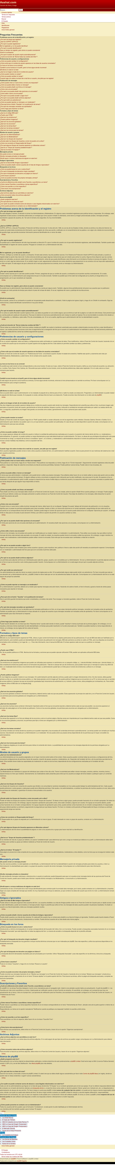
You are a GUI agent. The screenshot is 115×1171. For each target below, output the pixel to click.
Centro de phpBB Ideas (90, 1073)
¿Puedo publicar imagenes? (9, 119)
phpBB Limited (75, 1061)
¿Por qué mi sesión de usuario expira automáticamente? (18, 54)
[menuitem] (7, 15)
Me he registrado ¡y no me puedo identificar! (14, 46)
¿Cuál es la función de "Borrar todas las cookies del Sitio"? (18, 57)
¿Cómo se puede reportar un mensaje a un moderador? (17, 102)
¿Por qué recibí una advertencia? (10, 100)
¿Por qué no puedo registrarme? (10, 44)
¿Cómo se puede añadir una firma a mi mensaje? (15, 87)
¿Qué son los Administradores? (10, 134)
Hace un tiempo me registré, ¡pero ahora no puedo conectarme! (20, 50)
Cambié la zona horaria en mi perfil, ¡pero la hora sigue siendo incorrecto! (23, 67)
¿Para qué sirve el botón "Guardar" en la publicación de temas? (20, 104)
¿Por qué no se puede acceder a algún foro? (14, 96)
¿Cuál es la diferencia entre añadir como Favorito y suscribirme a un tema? (24, 182)
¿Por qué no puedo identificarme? (11, 48)
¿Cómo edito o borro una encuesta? (11, 93)
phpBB (99, 395)
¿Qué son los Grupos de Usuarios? (11, 139)
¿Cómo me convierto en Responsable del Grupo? (16, 143)
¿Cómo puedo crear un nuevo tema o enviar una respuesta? (19, 83)
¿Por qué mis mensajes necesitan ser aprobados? (16, 106)
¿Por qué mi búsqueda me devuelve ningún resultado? (17, 171)
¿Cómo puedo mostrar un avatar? (10, 74)
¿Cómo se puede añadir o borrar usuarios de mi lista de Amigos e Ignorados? (24, 165)
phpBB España (22, 1161)
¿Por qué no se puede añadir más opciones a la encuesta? (18, 91)
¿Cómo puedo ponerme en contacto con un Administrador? (19, 206)
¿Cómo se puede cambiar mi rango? (11, 76)
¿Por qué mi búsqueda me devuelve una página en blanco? (19, 173)
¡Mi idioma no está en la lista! (9, 70)
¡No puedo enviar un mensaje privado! (12, 154)
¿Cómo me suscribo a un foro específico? (13, 186)
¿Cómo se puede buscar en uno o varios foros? (15, 169)
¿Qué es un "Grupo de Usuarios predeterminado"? (16, 147)
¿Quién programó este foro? (9, 199)
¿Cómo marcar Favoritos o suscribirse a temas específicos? (19, 184)
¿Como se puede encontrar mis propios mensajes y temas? (19, 178)
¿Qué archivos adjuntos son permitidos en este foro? (16, 193)
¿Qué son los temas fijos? (8, 126)
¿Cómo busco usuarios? (8, 176)
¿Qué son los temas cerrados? (9, 128)
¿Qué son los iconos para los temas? (12, 130)
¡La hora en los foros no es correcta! (11, 65)
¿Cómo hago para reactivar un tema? (12, 109)
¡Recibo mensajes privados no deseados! (13, 156)
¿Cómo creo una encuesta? (9, 89)
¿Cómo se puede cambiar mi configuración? (14, 61)
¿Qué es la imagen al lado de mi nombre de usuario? (17, 72)
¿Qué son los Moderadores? (9, 137)
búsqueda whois (38, 1088)
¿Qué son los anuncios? (7, 124)
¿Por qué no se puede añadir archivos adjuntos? (15, 98)
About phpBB (36, 1063)
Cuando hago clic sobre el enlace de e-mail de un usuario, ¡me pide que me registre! (27, 78)
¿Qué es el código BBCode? (9, 113)
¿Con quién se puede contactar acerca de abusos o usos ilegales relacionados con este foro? (30, 204)
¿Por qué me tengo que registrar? (10, 39)
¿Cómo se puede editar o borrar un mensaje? (14, 85)
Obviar (2, 7)
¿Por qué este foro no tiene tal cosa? (11, 201)
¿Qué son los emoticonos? (8, 117)
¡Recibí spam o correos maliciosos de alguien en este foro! (18, 158)
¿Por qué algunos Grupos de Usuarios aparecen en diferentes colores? (22, 145)
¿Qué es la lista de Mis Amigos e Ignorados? (14, 163)
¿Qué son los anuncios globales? (10, 121)
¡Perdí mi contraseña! (6, 52)
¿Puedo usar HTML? (6, 115)
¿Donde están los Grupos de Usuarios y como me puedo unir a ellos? (22, 141)
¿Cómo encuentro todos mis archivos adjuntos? (15, 195)
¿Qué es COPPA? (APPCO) (9, 42)
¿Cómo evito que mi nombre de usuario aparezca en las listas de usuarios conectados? (28, 63)
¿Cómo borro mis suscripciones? (10, 188)
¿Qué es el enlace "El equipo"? (10, 150)
